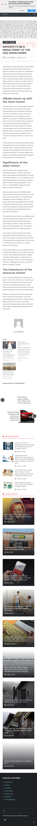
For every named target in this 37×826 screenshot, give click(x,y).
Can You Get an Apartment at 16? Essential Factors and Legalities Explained (17, 608)
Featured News (9, 782)
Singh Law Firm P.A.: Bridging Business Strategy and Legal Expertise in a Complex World (24, 445)
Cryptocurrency (9, 791)
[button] (34, 14)
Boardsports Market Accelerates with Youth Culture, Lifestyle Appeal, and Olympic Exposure (9, 353)
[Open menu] (4, 811)
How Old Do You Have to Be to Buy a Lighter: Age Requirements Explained (17, 517)
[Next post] (34, 416)
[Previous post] (2, 400)
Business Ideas (9, 794)
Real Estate (8, 796)
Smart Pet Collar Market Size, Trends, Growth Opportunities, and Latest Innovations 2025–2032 (24, 472)
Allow (31, 10)
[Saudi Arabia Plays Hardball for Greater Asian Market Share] (9, 366)
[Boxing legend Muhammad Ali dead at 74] (25, 351)
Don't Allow (21, 10)
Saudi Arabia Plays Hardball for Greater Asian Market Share (8, 372)
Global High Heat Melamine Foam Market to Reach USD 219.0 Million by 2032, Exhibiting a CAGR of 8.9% (24, 459)
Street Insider (9, 42)
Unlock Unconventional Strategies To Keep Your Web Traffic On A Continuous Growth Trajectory (18, 639)
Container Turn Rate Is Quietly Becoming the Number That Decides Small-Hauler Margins (16, 669)
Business (7, 785)
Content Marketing (10, 799)
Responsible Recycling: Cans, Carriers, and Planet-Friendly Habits (24, 484)
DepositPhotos (20, 383)
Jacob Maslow (12, 57)
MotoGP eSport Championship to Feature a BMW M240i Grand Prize (13, 416)
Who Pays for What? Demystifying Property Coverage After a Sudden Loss (18, 730)
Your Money (8, 788)
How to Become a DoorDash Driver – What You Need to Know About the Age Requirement (17, 578)
